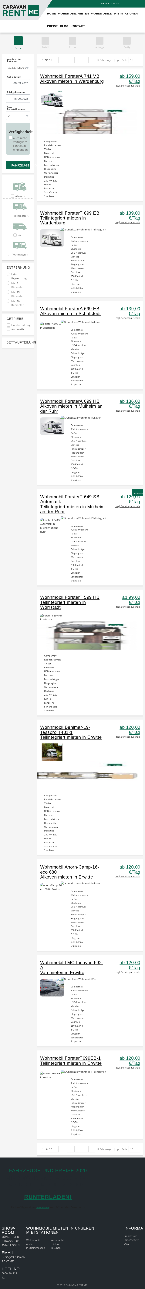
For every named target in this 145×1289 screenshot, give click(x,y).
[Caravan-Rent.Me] (5, 1)
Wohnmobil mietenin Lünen (57, 1244)
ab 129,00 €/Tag (130, 499)
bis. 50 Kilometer (17, 303)
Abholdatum (14, 76)
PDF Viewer (42, 1207)
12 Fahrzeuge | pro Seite (111, 60)
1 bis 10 (47, 60)
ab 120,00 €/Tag (130, 730)
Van (20, 235)
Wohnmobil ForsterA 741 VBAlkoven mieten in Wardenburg (72, 79)
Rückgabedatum (16, 92)
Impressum (130, 1236)
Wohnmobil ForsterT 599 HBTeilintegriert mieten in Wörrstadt (70, 602)
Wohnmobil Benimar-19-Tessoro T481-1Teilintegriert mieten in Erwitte (71, 732)
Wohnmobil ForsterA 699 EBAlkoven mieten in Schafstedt (70, 311)
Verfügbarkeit (18, 132)
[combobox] (18, 68)
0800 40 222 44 (110, 3)
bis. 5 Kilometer (17, 285)
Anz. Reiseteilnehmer (16, 108)
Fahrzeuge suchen (20, 165)
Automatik (17, 329)
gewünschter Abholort (14, 60)
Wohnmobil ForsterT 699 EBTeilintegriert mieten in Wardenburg (69, 218)
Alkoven (20, 196)
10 (131, 60)
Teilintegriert (20, 215)
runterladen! (48, 1197)
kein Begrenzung (19, 276)
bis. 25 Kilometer (17, 294)
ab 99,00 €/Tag (131, 600)
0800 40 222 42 (9, 1275)
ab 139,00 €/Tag (130, 215)
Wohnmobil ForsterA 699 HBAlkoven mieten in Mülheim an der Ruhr (71, 406)
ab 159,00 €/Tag (130, 79)
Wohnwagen (20, 254)
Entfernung (18, 267)
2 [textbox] (9, 116)
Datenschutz (131, 1240)
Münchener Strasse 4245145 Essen (11, 1241)
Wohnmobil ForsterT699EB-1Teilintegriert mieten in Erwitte (71, 1061)
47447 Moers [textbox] (17, 68)
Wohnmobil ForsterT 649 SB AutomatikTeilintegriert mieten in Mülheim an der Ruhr (72, 504)
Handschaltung (21, 325)
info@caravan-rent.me (13, 1259)
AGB (126, 1243)
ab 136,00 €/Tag (130, 404)
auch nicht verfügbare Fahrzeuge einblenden (20, 143)
